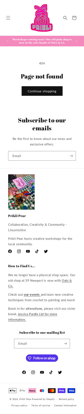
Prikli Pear (25, 399)
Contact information (65, 405)
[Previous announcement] (7, 41)
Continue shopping (42, 91)
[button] (8, 17)
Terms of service (40, 405)
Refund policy (66, 399)
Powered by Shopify (43, 399)
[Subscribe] (71, 156)
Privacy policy (19, 405)
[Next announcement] (76, 41)
